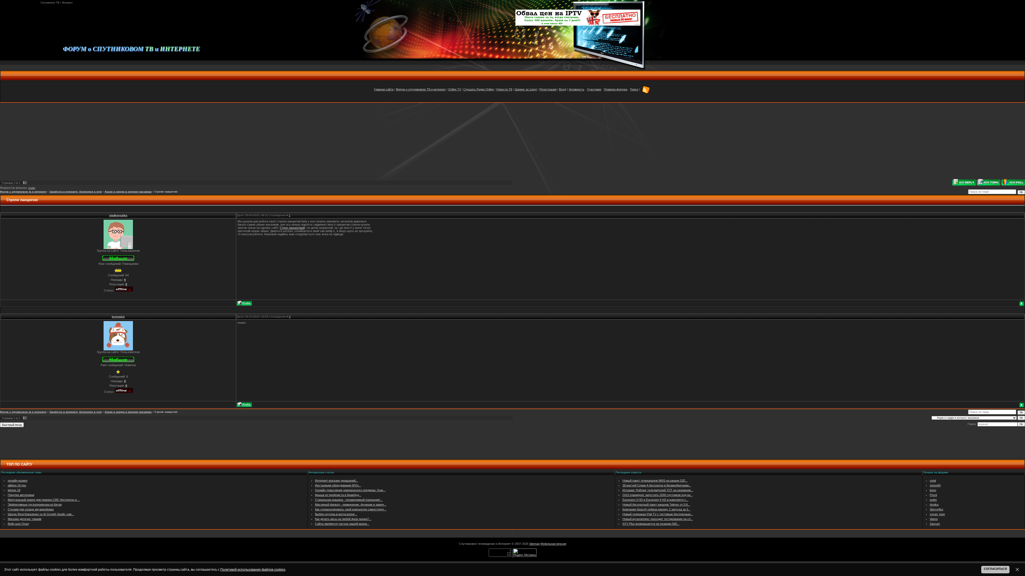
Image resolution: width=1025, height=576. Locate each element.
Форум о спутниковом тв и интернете (23, 191)
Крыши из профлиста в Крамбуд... (338, 495)
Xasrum (935, 523)
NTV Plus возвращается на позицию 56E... (651, 523)
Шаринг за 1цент (526, 89)
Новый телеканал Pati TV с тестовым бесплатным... (657, 514)
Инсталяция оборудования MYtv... (338, 485)
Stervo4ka (936, 509)
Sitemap (534, 543)
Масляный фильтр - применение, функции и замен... (350, 504)
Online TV (454, 89)
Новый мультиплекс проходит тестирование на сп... (657, 519)
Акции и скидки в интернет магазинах (128, 191)
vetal (933, 480)
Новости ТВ (504, 89)
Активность (576, 89)
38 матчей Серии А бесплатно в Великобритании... (656, 485)
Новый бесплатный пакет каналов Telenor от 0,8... (656, 504)
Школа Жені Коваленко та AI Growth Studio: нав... (41, 514)
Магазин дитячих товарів (24, 519)
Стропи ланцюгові (166, 191)
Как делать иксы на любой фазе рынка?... (343, 519)
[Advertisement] (512, 140)
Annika (934, 504)
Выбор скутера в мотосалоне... (336, 514)
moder (31, 188)
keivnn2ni (118, 316)
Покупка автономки (21, 495)
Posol (933, 495)
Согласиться (995, 568)
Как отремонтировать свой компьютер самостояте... (350, 509)
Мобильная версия (553, 543)
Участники (594, 89)
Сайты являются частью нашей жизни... (342, 523)
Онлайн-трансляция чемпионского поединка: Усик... (350, 490)
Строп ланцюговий (292, 227)
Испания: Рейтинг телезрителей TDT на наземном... (657, 490)
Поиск (634, 89)
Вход (562, 89)
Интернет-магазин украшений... (336, 480)
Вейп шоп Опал (18, 523)
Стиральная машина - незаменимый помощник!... (349, 499)
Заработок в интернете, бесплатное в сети (75, 191)
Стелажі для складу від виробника (31, 509)
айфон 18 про (17, 485)
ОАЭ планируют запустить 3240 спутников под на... (657, 495)
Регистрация (548, 89)
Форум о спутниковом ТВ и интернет (421, 89)
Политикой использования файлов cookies (252, 569)
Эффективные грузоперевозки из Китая (35, 504)
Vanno (934, 519)
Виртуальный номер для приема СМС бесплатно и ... (44, 499)
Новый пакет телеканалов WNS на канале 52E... (655, 480)
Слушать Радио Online (478, 89)
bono (933, 490)
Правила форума (615, 89)
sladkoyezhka (118, 215)
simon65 (935, 485)
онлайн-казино (17, 480)
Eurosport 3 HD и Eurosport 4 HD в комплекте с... (655, 499)
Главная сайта (383, 89)
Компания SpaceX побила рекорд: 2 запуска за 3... (656, 509)
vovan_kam (937, 514)
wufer (933, 499)
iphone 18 (14, 490)
